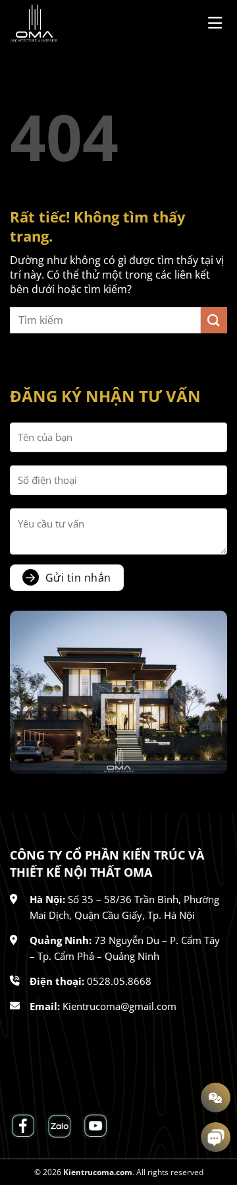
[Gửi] (214, 320)
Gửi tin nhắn (78, 577)
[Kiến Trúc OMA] (76, 23)
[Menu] (217, 23)
